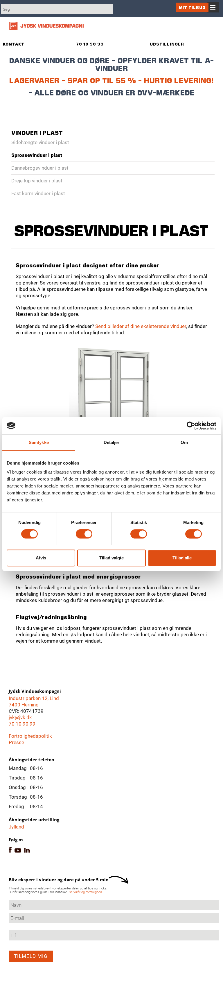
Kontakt (13, 43)
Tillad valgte (111, 557)
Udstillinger (167, 43)
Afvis (41, 557)
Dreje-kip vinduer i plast (36, 181)
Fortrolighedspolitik (30, 736)
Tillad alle (182, 557)
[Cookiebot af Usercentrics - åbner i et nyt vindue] (191, 425)
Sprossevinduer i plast (36, 155)
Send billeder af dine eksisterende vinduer (140, 326)
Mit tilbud (192, 7)
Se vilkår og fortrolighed (85, 892)
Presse (16, 742)
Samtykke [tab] (39, 442)
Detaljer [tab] (112, 442)
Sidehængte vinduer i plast (40, 142)
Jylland (16, 827)
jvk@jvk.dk (20, 717)
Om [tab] (184, 442)
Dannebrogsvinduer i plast (40, 168)
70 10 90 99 (22, 724)
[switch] (84, 534)
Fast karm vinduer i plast (38, 193)
